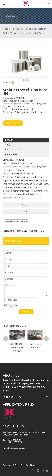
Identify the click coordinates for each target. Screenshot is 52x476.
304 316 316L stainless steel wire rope (17, 347)
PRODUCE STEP (12, 149)
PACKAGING (11, 154)
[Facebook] (47, 470)
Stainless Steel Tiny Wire (16, 221)
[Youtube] (42, 470)
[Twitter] (34, 470)
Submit (26, 311)
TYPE (7, 144)
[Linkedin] (38, 470)
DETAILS (9, 140)
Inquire (15, 123)
